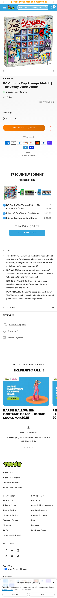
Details (6, 250)
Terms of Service (10, 520)
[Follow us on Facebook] (6, 550)
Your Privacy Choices (17, 569)
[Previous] (4, 71)
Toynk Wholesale (11, 482)
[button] (52, 7)
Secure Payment (15, 337)
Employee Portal (39, 530)
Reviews (35, 525)
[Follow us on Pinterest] (6, 556)
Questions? (13, 331)
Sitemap (7, 525)
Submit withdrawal (12, 535)
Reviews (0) (8, 315)
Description (9, 308)
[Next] (53, 71)
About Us (35, 500)
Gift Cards (7, 472)
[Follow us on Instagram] (18, 550)
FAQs (5, 530)
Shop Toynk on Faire (12, 487)
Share (27, 152)
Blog (33, 520)
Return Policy (9, 510)
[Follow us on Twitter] (12, 550)
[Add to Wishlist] (51, 128)
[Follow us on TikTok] (18, 556)
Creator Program (39, 515)
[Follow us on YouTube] (12, 556)
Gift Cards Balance (11, 477)
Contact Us (8, 500)
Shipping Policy (10, 515)
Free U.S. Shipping (17, 324)
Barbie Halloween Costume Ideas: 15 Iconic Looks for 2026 (24, 414)
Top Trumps (8, 78)
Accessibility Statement (42, 505)
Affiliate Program (39, 510)
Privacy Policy (9, 505)
